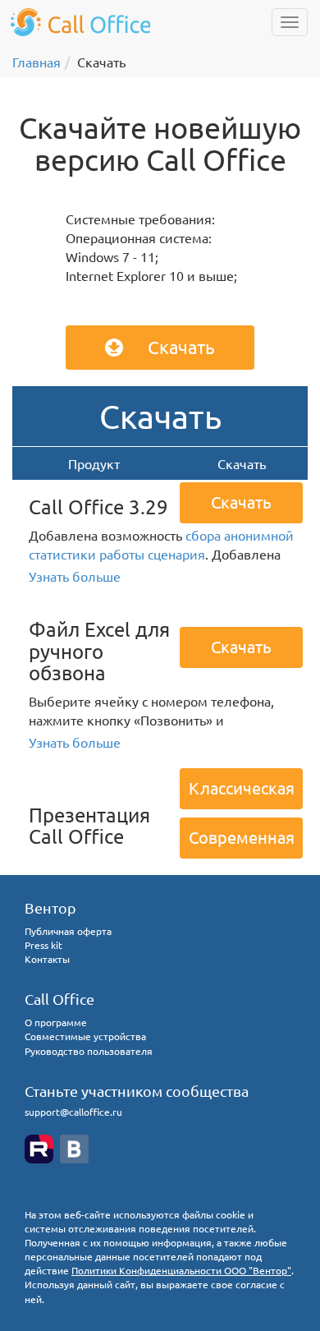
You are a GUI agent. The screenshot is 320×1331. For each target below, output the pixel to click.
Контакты (47, 958)
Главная (36, 61)
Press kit (43, 944)
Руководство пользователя (89, 1050)
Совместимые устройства (85, 1036)
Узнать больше (75, 576)
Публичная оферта (68, 930)
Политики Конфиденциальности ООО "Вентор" (181, 1270)
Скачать (181, 346)
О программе (56, 1022)
